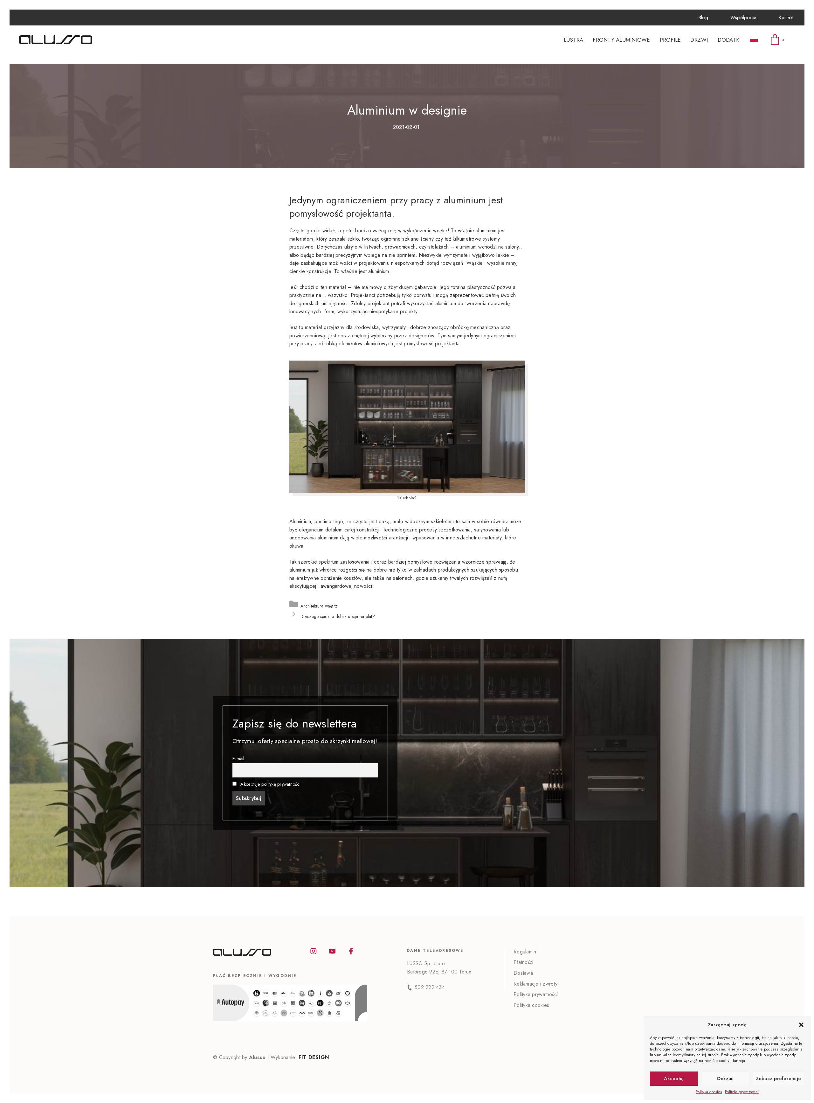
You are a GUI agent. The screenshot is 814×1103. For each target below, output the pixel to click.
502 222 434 (430, 987)
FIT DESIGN (314, 1057)
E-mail (238, 758)
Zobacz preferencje (778, 1078)
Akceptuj (674, 1078)
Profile (670, 40)
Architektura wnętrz (318, 606)
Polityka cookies (709, 1092)
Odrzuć (725, 1078)
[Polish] (754, 40)
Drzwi (699, 40)
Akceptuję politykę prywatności (270, 784)
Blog (703, 17)
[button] (801, 1025)
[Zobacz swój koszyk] (778, 39)
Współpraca (743, 17)
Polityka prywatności (742, 1092)
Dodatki (729, 40)
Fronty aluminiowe (621, 40)
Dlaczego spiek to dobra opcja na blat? (337, 616)
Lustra (573, 40)
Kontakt (786, 17)
